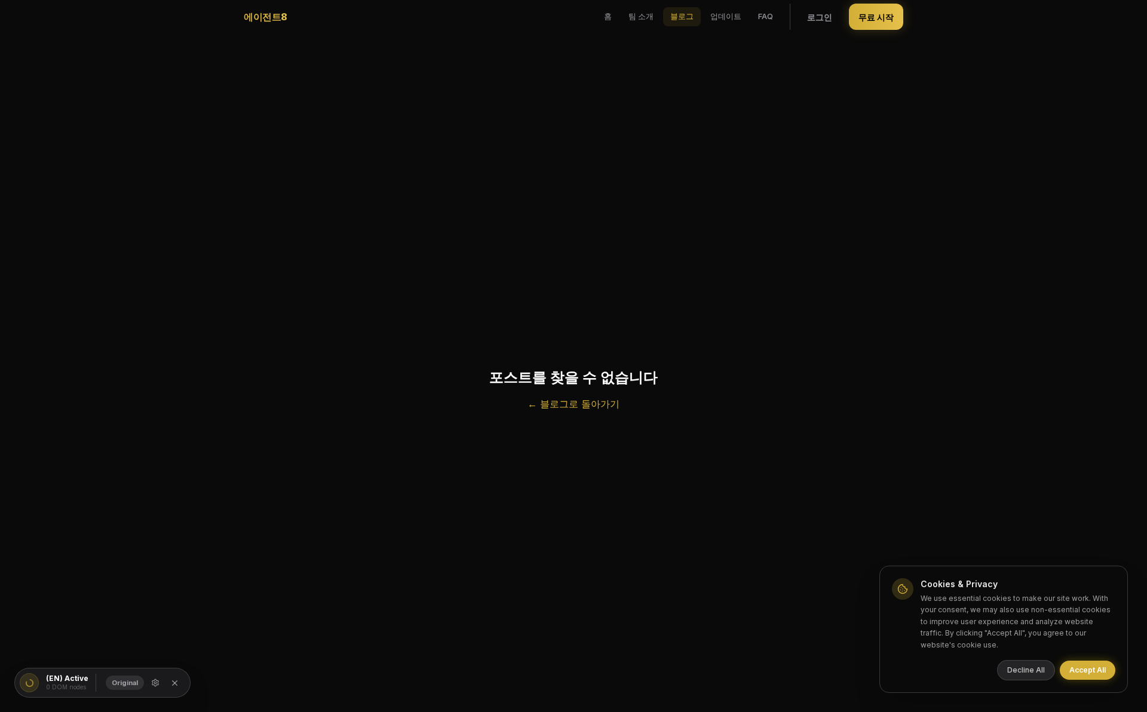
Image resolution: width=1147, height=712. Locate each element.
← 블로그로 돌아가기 (573, 404)
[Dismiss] (175, 683)
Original (125, 683)
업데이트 (725, 16)
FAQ (765, 16)
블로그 (682, 16)
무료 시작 (876, 17)
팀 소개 (641, 16)
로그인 (819, 17)
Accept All (1087, 669)
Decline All (1026, 669)
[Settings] (155, 682)
